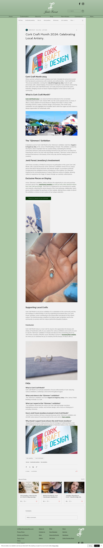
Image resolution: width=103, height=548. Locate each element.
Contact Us (42, 532)
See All (82, 479)
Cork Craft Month (39, 458)
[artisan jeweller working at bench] (51, 487)
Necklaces (65, 535)
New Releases (53, 532)
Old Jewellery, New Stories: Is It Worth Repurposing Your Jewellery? (28, 496)
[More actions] (76, 30)
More (72, 20)
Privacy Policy (55, 545)
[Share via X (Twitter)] (29, 467)
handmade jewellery (30, 20)
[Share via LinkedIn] (33, 467)
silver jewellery (47, 20)
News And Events (54, 535)
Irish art (39, 20)
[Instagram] (83, 3)
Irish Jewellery (64, 20)
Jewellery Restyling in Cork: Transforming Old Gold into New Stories (73, 496)
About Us (41, 529)
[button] (83, 11)
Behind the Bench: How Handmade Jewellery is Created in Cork (50, 496)
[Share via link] (36, 467)
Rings (64, 529)
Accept (96, 545)
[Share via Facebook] (26, 467)
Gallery (41, 538)
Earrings (65, 532)
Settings (90, 545)
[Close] (101, 546)
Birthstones (55, 20)
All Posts (21, 20)
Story (40, 535)
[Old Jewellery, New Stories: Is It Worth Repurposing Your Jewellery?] (29, 487)
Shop (50, 529)
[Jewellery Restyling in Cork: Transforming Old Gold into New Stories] (74, 487)
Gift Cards (52, 538)
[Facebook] (79, 3)
